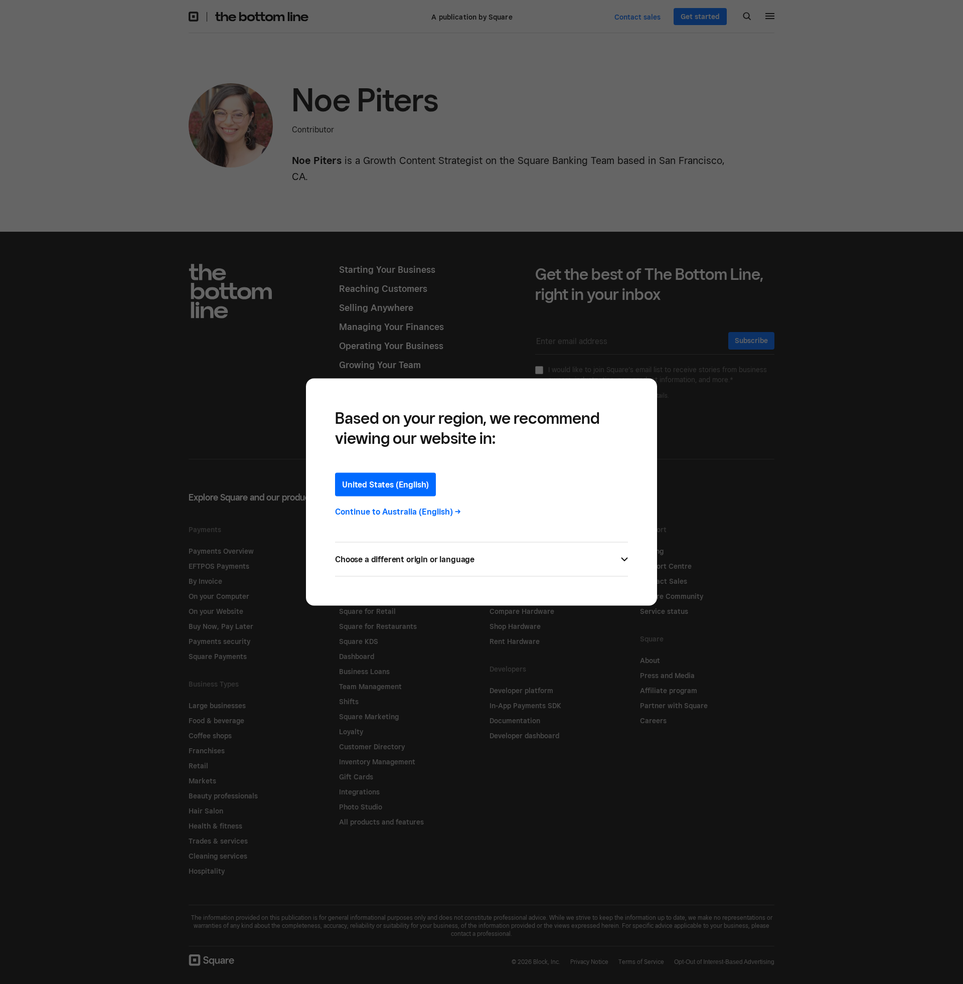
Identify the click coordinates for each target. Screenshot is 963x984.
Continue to (398, 512)
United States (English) (385, 484)
